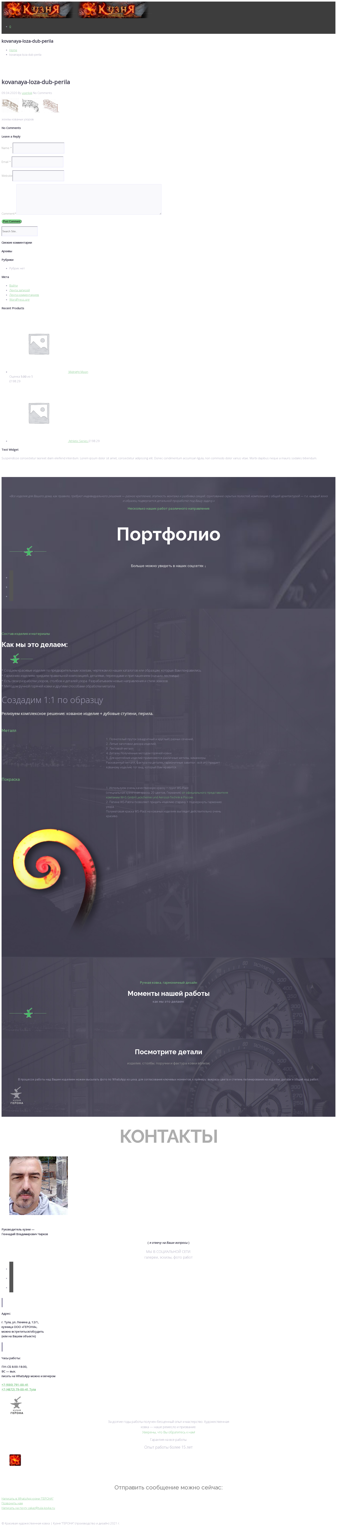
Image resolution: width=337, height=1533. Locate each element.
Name (7, 148)
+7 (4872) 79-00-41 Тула (19, 1389)
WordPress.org (19, 299)
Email (6, 162)
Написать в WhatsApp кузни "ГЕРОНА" (27, 1498)
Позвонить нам (12, 1503)
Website (7, 176)
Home (13, 50)
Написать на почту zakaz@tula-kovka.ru (28, 1508)
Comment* (9, 213)
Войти (13, 285)
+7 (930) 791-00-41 (15, 1384)
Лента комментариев (24, 295)
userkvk (27, 93)
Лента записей (19, 290)
